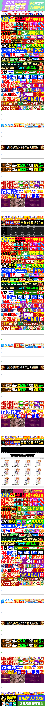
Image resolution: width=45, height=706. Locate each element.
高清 (36, 452)
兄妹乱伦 (16, 236)
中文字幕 (16, 227)
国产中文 (10, 236)
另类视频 (41, 227)
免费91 (16, 234)
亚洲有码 (28, 225)
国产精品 (10, 225)
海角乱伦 (22, 234)
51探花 (22, 232)
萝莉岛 (41, 232)
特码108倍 (22, 456)
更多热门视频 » (41, 458)
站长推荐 (4, 229)
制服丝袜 (34, 227)
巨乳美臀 (22, 227)
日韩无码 (41, 236)
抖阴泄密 (41, 234)
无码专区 (4, 234)
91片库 (29, 232)
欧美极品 (34, 225)
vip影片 (14, 456)
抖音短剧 (10, 232)
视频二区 (4, 227)
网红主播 (16, 225)
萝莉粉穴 (34, 234)
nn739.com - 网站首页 (9, 16)
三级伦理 (10, 227)
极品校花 (28, 236)
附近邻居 (10, 229)
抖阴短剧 (34, 236)
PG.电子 (30, 456)
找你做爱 (22, 229)
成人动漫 (41, 225)
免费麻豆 (28, 234)
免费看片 (10, 234)
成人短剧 (22, 236)
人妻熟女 (28, 227)
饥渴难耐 (16, 229)
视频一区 (4, 225)
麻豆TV (16, 232)
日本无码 (22, 225)
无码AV (4, 232)
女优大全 (34, 232)
